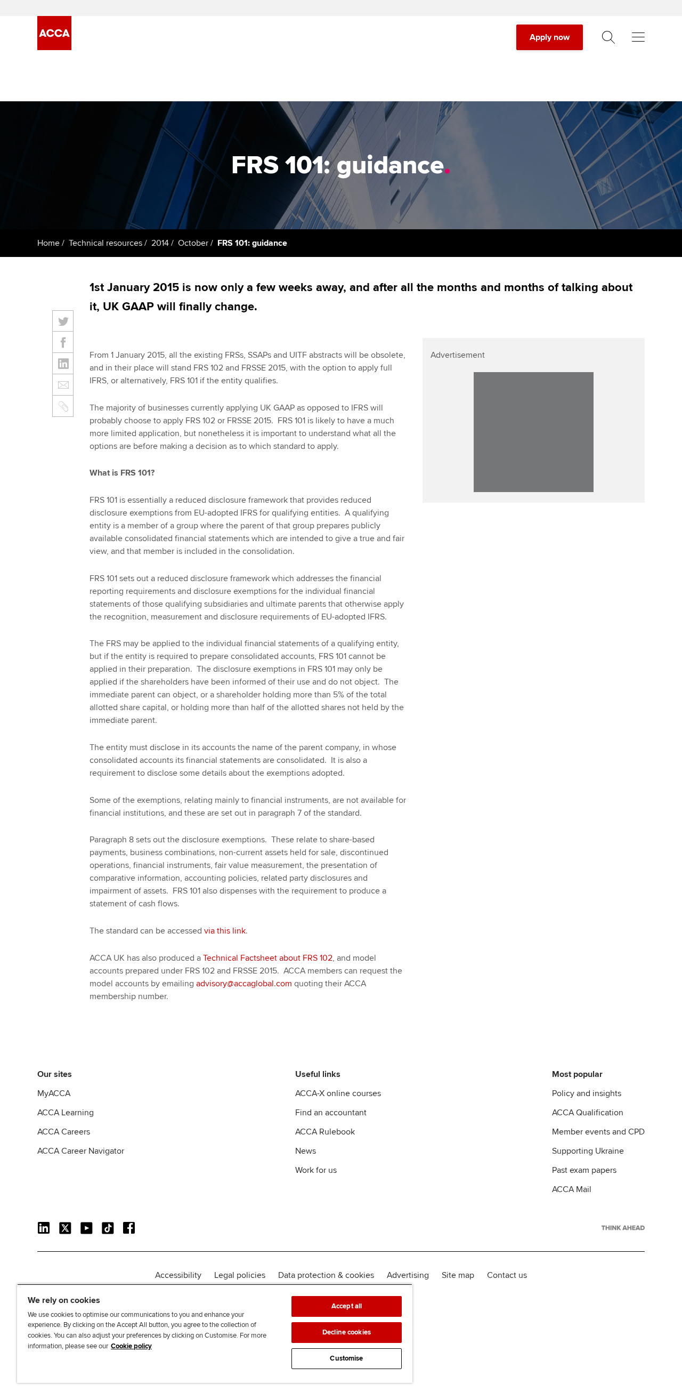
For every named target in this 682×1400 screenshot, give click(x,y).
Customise (346, 1358)
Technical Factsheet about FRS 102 (267, 958)
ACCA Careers (63, 1132)
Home (48, 243)
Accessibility (178, 1275)
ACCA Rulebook (325, 1132)
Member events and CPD (598, 1132)
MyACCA (53, 1093)
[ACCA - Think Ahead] (54, 47)
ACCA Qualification (587, 1112)
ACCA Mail (571, 1189)
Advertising (408, 1275)
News (305, 1151)
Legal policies (239, 1275)
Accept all (346, 1306)
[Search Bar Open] (608, 37)
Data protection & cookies (326, 1275)
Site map (458, 1275)
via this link (225, 931)
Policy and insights (586, 1093)
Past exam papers (584, 1170)
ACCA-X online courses (338, 1093)
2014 (160, 243)
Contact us (507, 1275)
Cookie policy (131, 1346)
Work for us (316, 1170)
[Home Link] (623, 1227)
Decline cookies (346, 1332)
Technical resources (105, 243)
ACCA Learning (65, 1112)
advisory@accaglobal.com (244, 983)
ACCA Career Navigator (80, 1151)
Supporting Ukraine (588, 1151)
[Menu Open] (638, 37)
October (193, 243)
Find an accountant (331, 1112)
